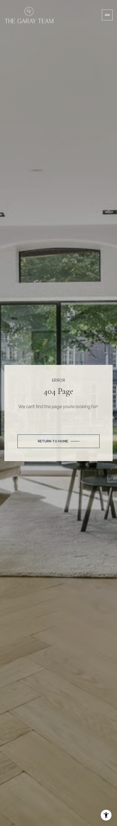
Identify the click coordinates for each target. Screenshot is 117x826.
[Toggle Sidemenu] (107, 15)
